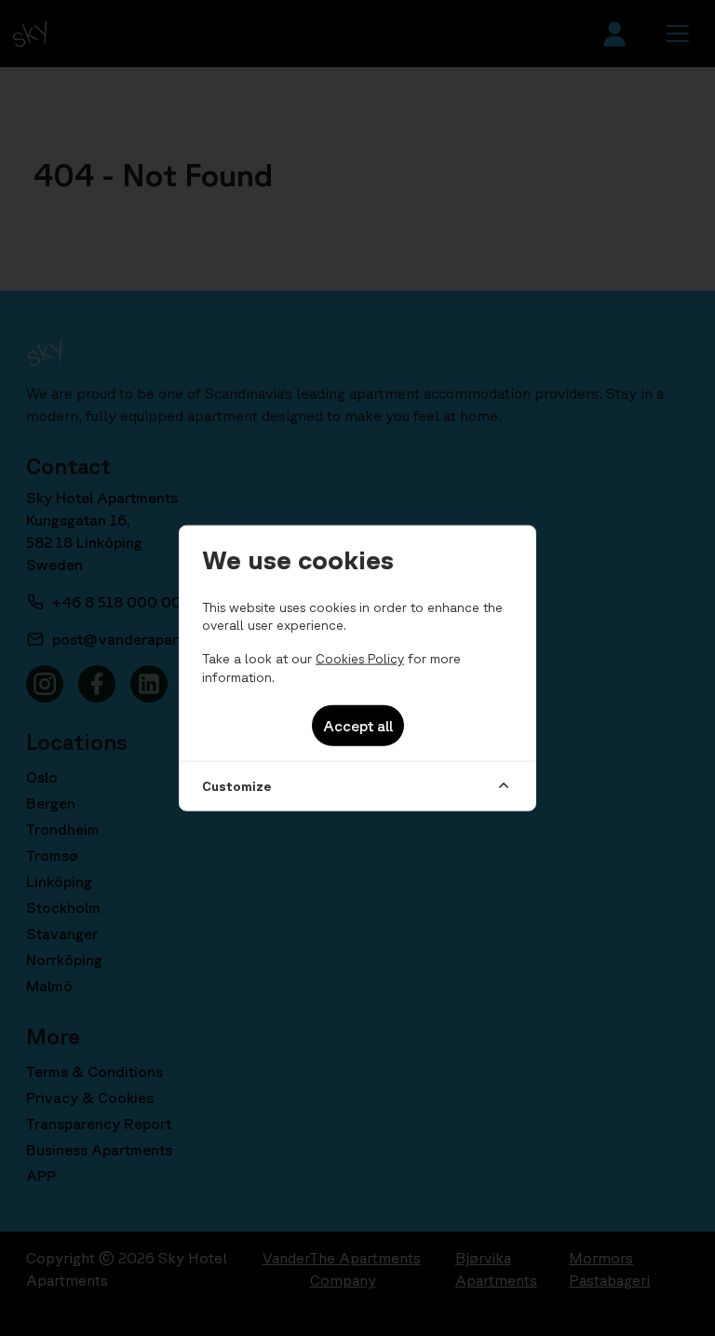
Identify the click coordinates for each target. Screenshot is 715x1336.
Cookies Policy (360, 658)
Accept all (358, 725)
